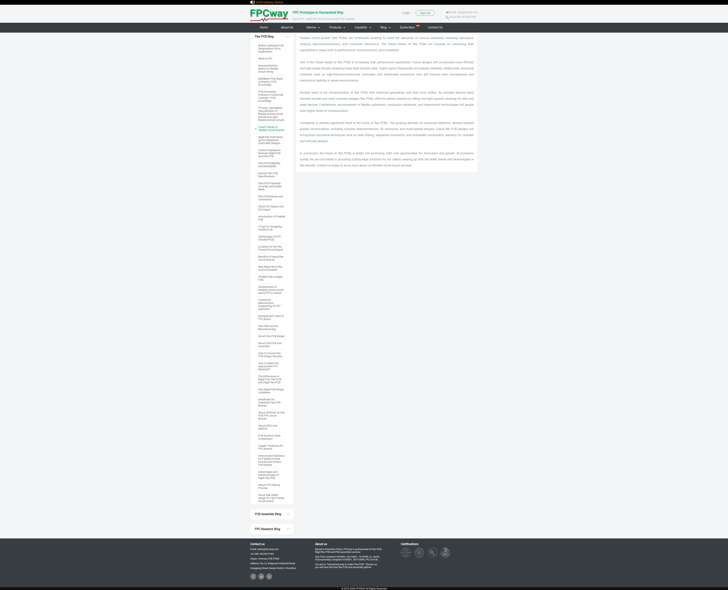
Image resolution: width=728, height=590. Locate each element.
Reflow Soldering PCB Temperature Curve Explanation (271, 48)
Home (264, 27)
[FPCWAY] (269, 15)
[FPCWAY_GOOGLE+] (269, 576)
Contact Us (435, 27)
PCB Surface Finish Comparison (269, 437)
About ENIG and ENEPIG (267, 427)
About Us (287, 27)
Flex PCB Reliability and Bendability (269, 165)
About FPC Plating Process (269, 486)
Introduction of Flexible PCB (271, 218)
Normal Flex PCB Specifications (268, 175)
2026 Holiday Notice (269, 2)
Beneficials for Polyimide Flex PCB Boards (269, 402)
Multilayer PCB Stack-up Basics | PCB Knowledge (270, 81)
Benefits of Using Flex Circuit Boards (270, 258)
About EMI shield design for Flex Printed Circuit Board (271, 498)
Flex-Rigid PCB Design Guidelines (271, 391)
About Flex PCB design (271, 336)
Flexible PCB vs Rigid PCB (270, 278)
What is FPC (265, 58)
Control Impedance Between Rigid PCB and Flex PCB (269, 153)
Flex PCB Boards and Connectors (270, 198)
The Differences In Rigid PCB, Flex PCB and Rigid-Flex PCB (269, 379)
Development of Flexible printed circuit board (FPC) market (271, 289)
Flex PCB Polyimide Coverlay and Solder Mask (270, 186)
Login (406, 13)
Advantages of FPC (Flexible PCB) (269, 238)
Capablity (361, 27)
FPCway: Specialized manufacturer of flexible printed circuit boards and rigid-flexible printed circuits (271, 114)
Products (335, 27)
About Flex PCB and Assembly (270, 345)
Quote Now (407, 27)
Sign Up (425, 13)
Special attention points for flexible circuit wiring (268, 68)
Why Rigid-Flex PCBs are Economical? (270, 268)
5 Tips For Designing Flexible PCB (270, 228)
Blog (383, 27)
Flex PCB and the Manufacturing (268, 328)
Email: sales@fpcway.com (464, 12)
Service (311, 27)
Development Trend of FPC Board (271, 318)
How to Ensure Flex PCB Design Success (270, 355)
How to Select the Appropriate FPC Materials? (268, 366)
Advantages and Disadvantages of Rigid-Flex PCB (268, 474)
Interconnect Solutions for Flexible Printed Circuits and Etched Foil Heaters (271, 460)
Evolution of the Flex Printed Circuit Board (270, 248)
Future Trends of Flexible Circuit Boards (271, 129)
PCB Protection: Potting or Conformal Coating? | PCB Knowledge (270, 96)
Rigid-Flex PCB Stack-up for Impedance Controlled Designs (270, 140)
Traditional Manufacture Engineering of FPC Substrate (269, 304)
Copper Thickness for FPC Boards (270, 447)
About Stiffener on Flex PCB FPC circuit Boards (271, 415)
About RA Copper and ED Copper (271, 208)
